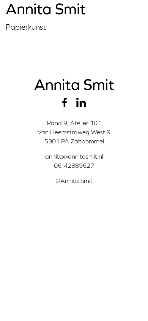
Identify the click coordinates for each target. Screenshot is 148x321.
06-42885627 (74, 165)
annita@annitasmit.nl (74, 156)
